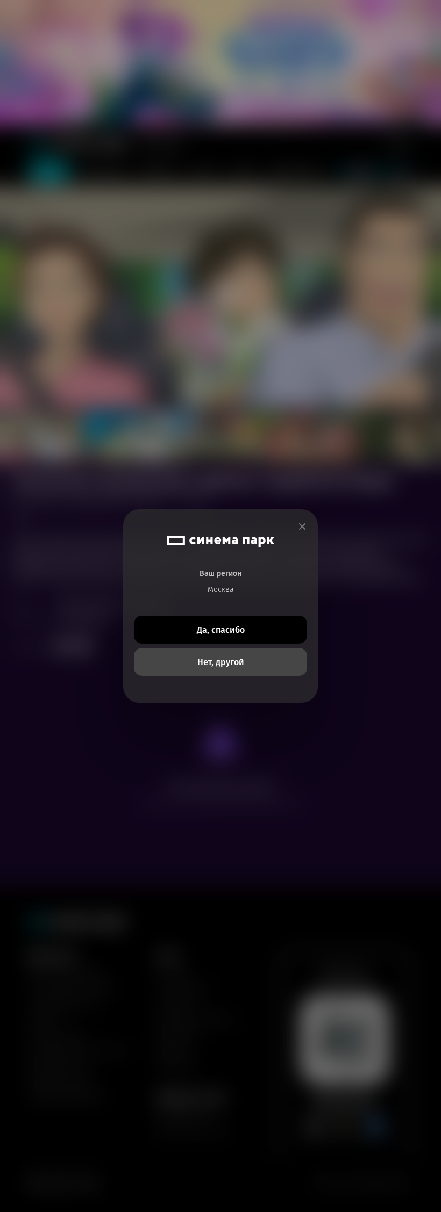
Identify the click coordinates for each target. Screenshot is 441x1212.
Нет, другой (220, 662)
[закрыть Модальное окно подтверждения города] (302, 527)
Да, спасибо (221, 630)
